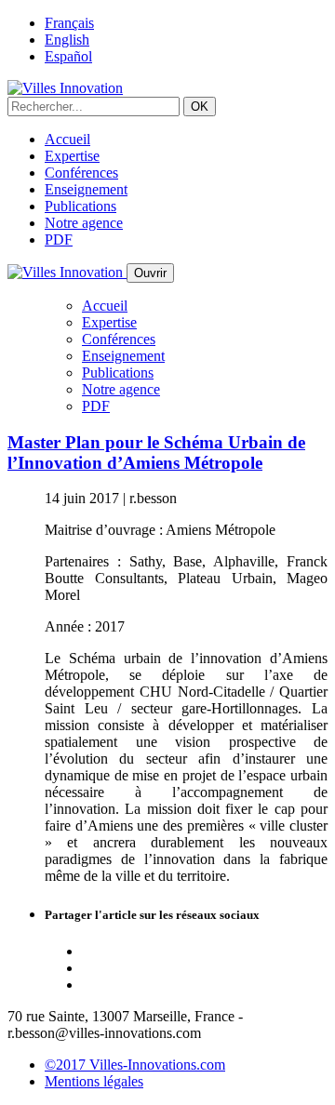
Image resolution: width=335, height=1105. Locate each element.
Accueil (67, 139)
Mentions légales (94, 1081)
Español (68, 56)
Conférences (81, 172)
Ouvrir (150, 273)
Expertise (72, 156)
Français (69, 23)
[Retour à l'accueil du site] (65, 88)
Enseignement (86, 189)
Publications (80, 206)
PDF (59, 239)
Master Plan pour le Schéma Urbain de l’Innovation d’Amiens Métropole (156, 453)
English (67, 39)
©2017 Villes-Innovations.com (135, 1064)
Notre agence (84, 223)
